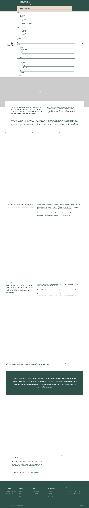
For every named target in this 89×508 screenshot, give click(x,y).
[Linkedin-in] (8, 5)
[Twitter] (6, 5)
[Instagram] (9, 5)
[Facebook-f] (4, 5)
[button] (44, 5)
